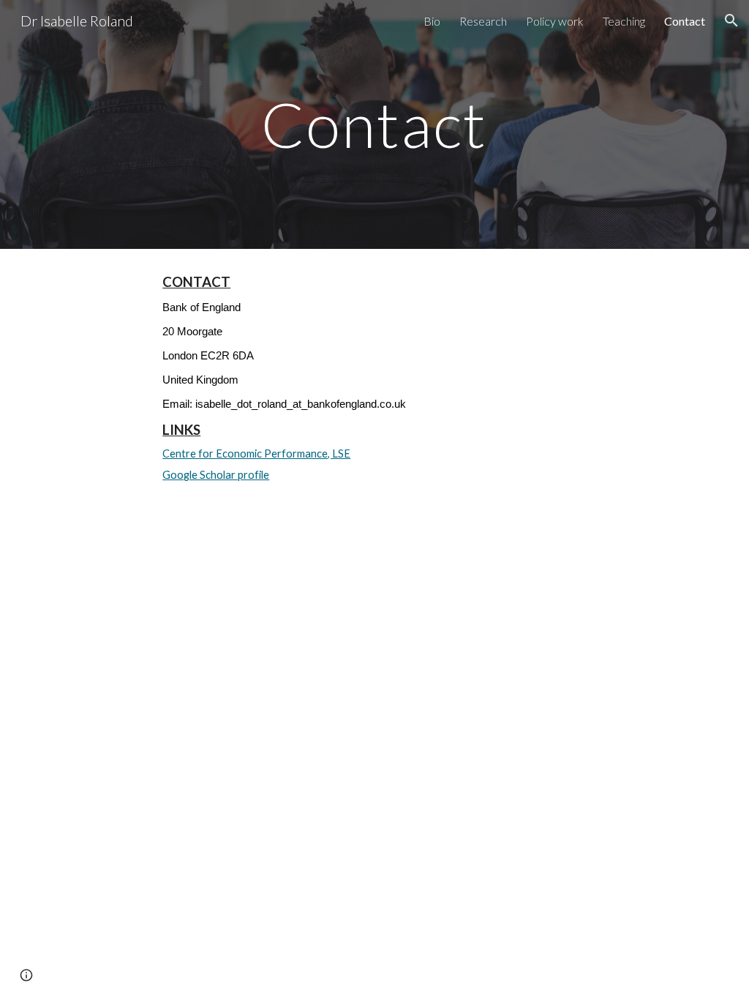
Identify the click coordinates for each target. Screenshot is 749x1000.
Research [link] (483, 21)
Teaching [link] (624, 21)
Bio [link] (432, 21)
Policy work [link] (555, 21)
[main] (374, 124)
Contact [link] (684, 21)
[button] (731, 20)
